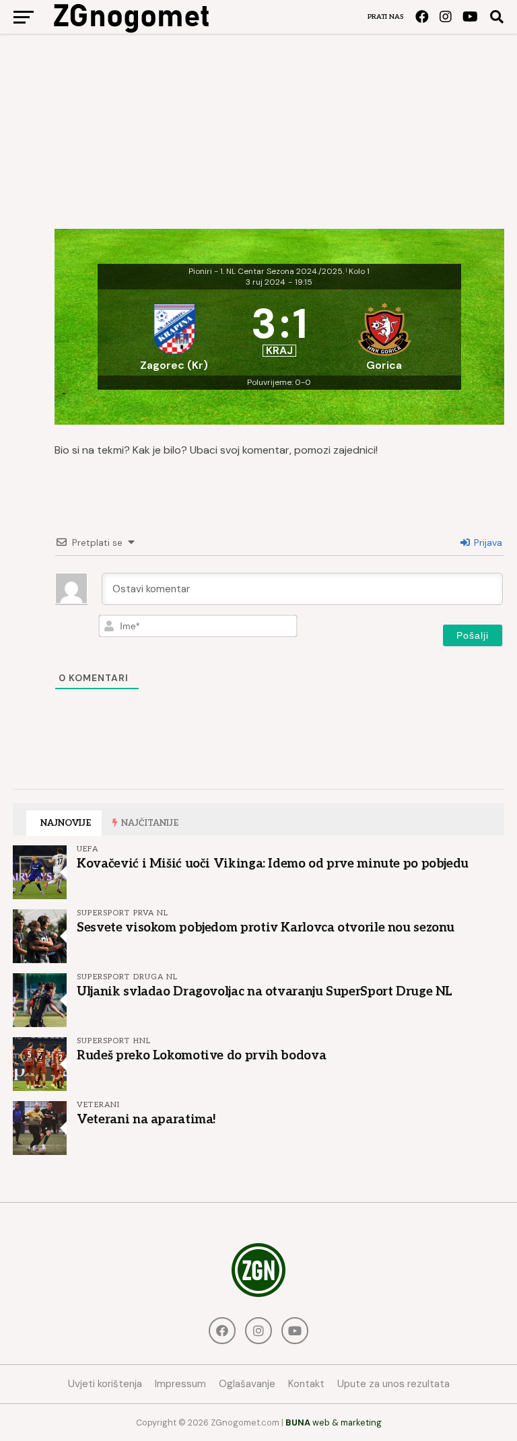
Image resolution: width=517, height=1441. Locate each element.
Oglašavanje (247, 1384)
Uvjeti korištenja (105, 1384)
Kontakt (306, 1384)
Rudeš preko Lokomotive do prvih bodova (201, 1055)
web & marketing (333, 1422)
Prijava (486, 542)
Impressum (180, 1384)
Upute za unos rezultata (393, 1384)
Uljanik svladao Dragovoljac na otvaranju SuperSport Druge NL (264, 991)
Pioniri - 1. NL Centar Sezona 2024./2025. (266, 271)
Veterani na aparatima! (146, 1119)
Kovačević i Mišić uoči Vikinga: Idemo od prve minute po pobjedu (273, 863)
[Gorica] (384, 332)
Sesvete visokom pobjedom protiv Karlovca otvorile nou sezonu (265, 927)
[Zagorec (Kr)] (174, 332)
